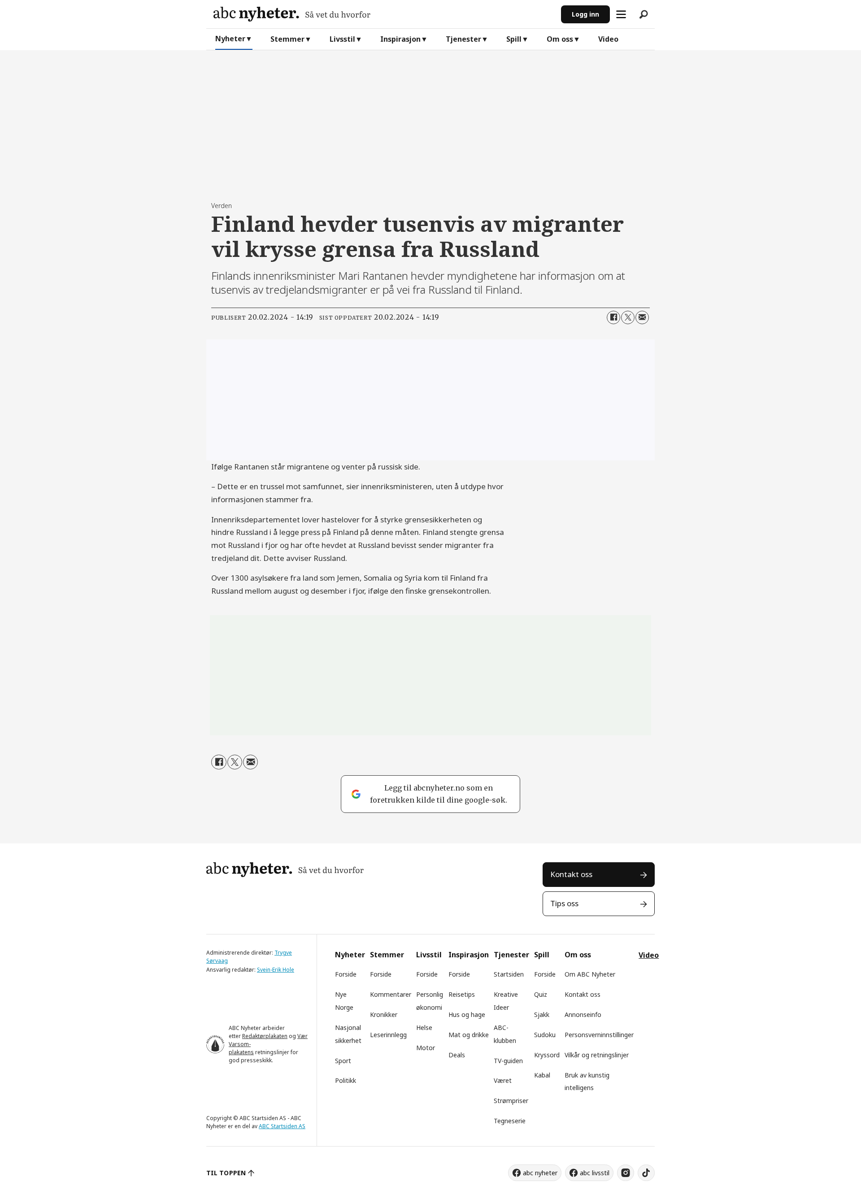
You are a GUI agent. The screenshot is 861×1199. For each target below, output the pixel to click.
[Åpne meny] (621, 14)
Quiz (540, 994)
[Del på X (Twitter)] (628, 317)
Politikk (345, 1080)
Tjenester (463, 39)
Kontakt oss (571, 874)
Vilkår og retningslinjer (597, 1055)
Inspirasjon (400, 39)
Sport (343, 1060)
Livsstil (342, 39)
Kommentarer (390, 994)
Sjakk (541, 1014)
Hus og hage (466, 1014)
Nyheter (230, 38)
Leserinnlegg (388, 1034)
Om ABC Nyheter (590, 974)
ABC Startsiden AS (282, 1126)
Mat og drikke (468, 1034)
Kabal (542, 1075)
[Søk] (643, 14)
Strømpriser (511, 1100)
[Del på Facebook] (613, 317)
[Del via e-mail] (642, 317)
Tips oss (564, 903)
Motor (425, 1047)
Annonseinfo (583, 1014)
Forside (346, 974)
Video (608, 39)
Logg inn (585, 14)
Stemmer (287, 39)
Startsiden (509, 974)
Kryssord (547, 1055)
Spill (514, 39)
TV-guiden (508, 1060)
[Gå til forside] (383, 14)
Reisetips (461, 994)
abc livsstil (594, 1173)
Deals (456, 1055)
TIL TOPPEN (226, 1173)
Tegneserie (510, 1120)
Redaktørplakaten (264, 1036)
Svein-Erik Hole (275, 969)
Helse (424, 1027)
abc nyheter (540, 1173)
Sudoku (545, 1034)
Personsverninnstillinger (599, 1034)
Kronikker (383, 1014)
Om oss (560, 39)
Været (503, 1080)
